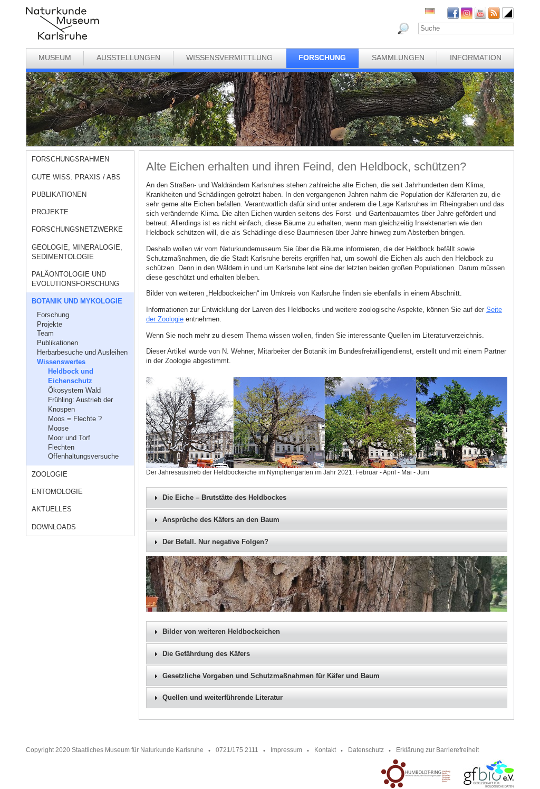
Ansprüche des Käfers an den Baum (220, 520)
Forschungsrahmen (70, 159)
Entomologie (57, 492)
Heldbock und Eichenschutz (70, 376)
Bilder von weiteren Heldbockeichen (221, 631)
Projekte (50, 212)
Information (476, 57)
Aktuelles (52, 509)
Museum (54, 57)
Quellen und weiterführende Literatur (222, 697)
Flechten (61, 447)
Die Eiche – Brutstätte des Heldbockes (224, 497)
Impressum (286, 750)
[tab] (326, 497)
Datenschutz (366, 750)
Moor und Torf (69, 438)
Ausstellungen (128, 57)
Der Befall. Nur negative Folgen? (215, 542)
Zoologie (50, 474)
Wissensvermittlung (229, 57)
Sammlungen (398, 57)
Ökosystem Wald (74, 390)
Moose (58, 428)
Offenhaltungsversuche (83, 456)
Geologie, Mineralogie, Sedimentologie (77, 252)
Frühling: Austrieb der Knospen (80, 404)
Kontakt (325, 750)
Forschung (322, 57)
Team (45, 333)
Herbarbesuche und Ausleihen (82, 352)
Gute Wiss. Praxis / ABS (76, 177)
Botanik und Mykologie (77, 301)
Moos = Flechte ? (75, 419)
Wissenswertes (61, 362)
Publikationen (59, 194)
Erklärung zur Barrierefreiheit (437, 750)
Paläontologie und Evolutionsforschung (75, 279)
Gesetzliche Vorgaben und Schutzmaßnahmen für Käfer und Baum (271, 676)
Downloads (54, 527)
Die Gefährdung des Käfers (206, 654)
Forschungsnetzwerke (77, 229)
